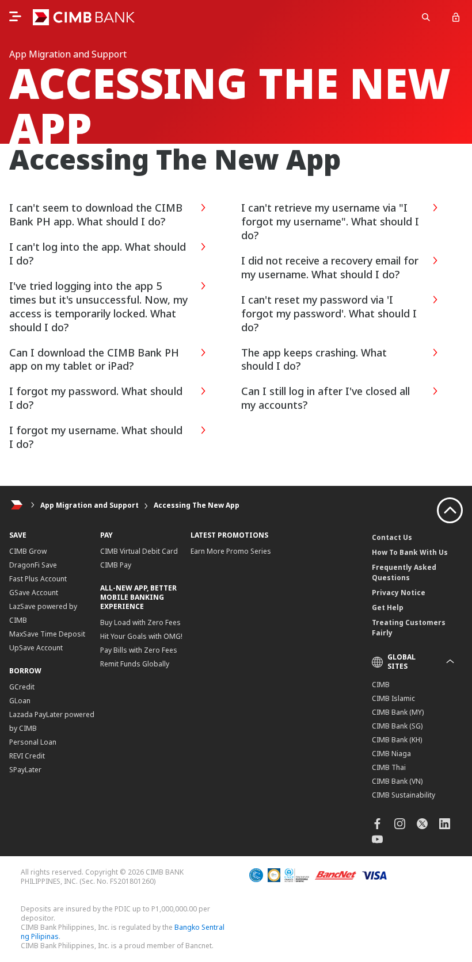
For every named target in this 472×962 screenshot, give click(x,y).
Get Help (388, 607)
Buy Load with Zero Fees (140, 622)
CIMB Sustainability (403, 795)
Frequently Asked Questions (404, 572)
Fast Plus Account (38, 579)
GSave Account (33, 592)
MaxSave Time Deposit (47, 634)
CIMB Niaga (391, 753)
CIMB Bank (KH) (397, 740)
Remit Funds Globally (134, 664)
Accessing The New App (196, 505)
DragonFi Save (33, 565)
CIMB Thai (389, 767)
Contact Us (392, 537)
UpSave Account (36, 648)
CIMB (381, 684)
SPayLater (25, 770)
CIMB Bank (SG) (397, 726)
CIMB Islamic (393, 698)
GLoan (20, 701)
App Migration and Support (89, 505)
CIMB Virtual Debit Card (139, 551)
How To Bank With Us (410, 552)
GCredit (22, 687)
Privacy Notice (398, 592)
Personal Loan (32, 742)
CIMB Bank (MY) (398, 712)
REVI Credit (27, 756)
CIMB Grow (28, 551)
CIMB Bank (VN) (397, 781)
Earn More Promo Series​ (231, 551)
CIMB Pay (115, 565)
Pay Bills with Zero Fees (138, 650)
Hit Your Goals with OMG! (141, 636)
